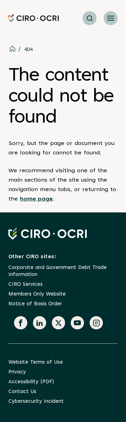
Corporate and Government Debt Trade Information (57, 271)
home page (36, 199)
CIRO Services (25, 284)
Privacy (17, 372)
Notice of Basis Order (35, 304)
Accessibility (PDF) (31, 382)
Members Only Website (37, 294)
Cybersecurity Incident (36, 401)
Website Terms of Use (35, 362)
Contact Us (22, 391)
